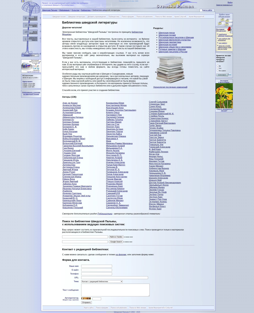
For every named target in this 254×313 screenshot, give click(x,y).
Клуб (35, 17)
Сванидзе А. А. (113, 203)
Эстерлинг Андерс (158, 202)
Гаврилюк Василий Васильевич (78, 146)
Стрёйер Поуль (156, 116)
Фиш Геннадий (156, 159)
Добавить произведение (97, 17)
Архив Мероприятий (196, 17)
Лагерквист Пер (114, 115)
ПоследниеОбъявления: (221, 30)
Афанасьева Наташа (73, 117)
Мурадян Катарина (115, 153)
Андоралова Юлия (72, 108)
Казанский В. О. (70, 198)
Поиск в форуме (128, 17)
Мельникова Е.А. (114, 148)
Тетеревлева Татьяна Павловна (165, 130)
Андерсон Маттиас (72, 105)
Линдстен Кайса (114, 134)
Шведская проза (167, 33)
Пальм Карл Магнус (115, 165)
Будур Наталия (70, 131)
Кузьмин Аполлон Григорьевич (121, 110)
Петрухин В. (112, 167)
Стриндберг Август (158, 121)
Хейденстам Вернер (159, 168)
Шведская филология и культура (175, 40)
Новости (34, 40)
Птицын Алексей (114, 181)
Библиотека (85, 10)
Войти (230, 2)
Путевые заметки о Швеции (172, 49)
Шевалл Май (155, 180)
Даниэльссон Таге (71, 162)
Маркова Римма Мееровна (119, 143)
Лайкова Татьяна (114, 120)
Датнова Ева (69, 165)
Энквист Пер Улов (158, 199)
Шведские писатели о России (173, 52)
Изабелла (67, 191)
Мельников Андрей (115, 146)
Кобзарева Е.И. (70, 205)
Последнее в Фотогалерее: (224, 81)
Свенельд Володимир (117, 208)
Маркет (34, 26)
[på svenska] (23, 1)
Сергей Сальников (158, 102)
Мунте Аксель (112, 150)
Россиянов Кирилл (115, 188)
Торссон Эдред (156, 137)
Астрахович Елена (72, 112)
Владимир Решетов (72, 136)
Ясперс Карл (155, 209)
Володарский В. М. (72, 141)
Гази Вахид (68, 148)
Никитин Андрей (114, 158)
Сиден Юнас (155, 106)
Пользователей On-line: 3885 (128, 1)
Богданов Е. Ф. (70, 127)
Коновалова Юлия (115, 103)
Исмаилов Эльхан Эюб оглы (76, 196)
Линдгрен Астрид (114, 129)
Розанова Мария (114, 184)
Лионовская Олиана (116, 136)
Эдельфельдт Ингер (159, 185)
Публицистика (114, 17)
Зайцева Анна (70, 184)
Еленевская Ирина (72, 177)
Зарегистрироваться (224, 5)
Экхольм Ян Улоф (158, 192)
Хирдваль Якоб (156, 171)
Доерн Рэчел (69, 172)
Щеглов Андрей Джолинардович (165, 183)
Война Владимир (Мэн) (74, 139)
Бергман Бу (68, 120)
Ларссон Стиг (112, 124)
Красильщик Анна (115, 108)
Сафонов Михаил (114, 200)
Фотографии (33, 24)
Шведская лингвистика (170, 42)
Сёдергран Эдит (157, 104)
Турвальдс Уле (156, 144)
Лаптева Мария (113, 122)
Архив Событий (180, 17)
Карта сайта (207, 10)
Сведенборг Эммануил (117, 205)
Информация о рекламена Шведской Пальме (31, 93)
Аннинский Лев (70, 110)
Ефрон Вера (69, 179)
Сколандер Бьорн (157, 109)
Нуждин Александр (115, 162)
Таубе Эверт (155, 125)
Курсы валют (27, 81)
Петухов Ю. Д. (113, 169)
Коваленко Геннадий (73, 208)
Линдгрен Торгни (114, 131)
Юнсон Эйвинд (156, 204)
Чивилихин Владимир (159, 175)
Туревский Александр (159, 147)
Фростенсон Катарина (160, 164)
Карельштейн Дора (72, 200)
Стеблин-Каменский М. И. (161, 114)
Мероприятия (33, 18)
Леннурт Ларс (113, 127)
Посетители (33, 19)
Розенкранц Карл (114, 186)
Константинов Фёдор (116, 105)
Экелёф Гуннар (156, 190)
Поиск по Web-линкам (163, 17)
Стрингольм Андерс (159, 118)
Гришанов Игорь (71, 160)
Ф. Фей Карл (155, 149)
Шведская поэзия (59, 17)
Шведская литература (76, 17)
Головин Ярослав (71, 155)
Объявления (33, 33)
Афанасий (68, 115)
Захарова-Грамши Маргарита (77, 186)
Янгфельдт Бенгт (157, 206)
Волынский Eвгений (72, 143)
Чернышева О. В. (157, 173)
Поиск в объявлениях (145, 17)
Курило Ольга (112, 112)
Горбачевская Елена (73, 158)
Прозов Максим (113, 179)
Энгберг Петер (156, 194)
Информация (64, 10)
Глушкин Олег (69, 153)
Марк (108, 141)
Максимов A (112, 139)
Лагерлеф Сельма (115, 117)
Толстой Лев (155, 135)
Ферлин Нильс (156, 156)
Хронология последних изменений (170, 87)
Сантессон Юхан (114, 198)
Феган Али (154, 154)
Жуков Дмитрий (70, 181)
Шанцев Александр (158, 178)
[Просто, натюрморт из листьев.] (224, 107)
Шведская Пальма (49, 10)
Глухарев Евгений (71, 150)
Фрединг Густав (156, 161)
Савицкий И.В (113, 193)
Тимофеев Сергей (158, 133)
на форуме (121, 254)
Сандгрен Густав (114, 196)
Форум (35, 31)
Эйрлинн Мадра (157, 187)
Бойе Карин (68, 129)
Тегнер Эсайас (156, 128)
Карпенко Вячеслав (72, 203)
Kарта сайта (88, 308)
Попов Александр (115, 174)
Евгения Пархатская (73, 174)
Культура (75, 10)
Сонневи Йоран (157, 111)
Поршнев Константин (116, 177)
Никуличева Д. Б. (114, 160)
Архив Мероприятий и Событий (161, 308)
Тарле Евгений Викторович (162, 123)
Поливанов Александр (117, 172)
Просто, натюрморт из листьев (224, 109)
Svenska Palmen (29, 55)
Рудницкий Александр (117, 191)
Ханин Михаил (156, 166)
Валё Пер (67, 134)
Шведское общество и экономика (175, 47)
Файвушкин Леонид (158, 152)
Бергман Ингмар (71, 122)
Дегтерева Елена (71, 167)
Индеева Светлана (72, 193)
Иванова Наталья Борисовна (77, 188)
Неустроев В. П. (114, 155)
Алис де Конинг (70, 103)
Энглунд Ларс (156, 197)
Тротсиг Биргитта (157, 140)
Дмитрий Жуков (70, 169)
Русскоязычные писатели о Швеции (176, 37)
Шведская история (168, 44)
